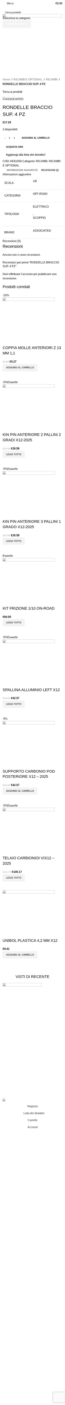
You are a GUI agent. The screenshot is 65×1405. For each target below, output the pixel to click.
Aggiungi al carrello (36, 138)
